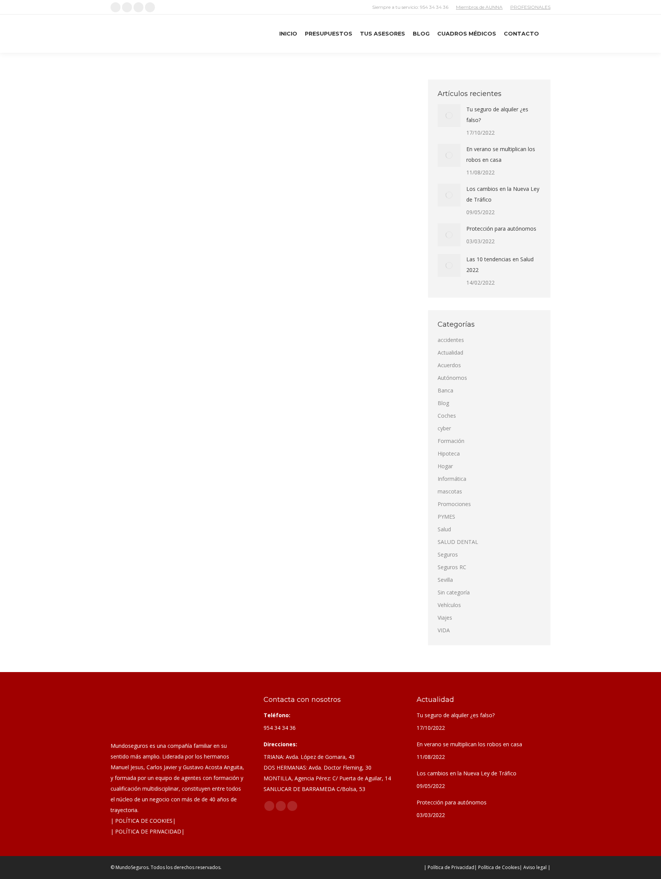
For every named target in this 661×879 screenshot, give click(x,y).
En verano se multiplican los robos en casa (500, 154)
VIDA (444, 630)
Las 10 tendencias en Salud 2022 (500, 264)
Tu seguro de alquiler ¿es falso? (497, 115)
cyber (444, 428)
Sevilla (445, 579)
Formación (451, 440)
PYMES (446, 516)
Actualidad (131, 265)
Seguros (448, 554)
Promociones (454, 504)
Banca (445, 390)
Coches (154, 265)
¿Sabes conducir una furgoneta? (175, 251)
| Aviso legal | (534, 867)
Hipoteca (449, 453)
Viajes (445, 617)
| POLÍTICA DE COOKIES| (143, 820)
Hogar (445, 466)
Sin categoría (454, 592)
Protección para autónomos (501, 228)
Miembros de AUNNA (479, 7)
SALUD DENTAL (458, 541)
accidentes (451, 339)
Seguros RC (452, 567)
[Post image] (449, 115)
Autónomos (452, 377)
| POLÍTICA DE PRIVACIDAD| (147, 831)
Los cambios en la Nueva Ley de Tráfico (502, 194)
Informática (452, 478)
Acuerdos (449, 365)
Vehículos (449, 605)
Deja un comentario (266, 265)
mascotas (450, 491)
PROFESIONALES (530, 7)
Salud (444, 529)
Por (188, 265)
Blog (443, 403)
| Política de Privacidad (449, 867)
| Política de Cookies (496, 867)
